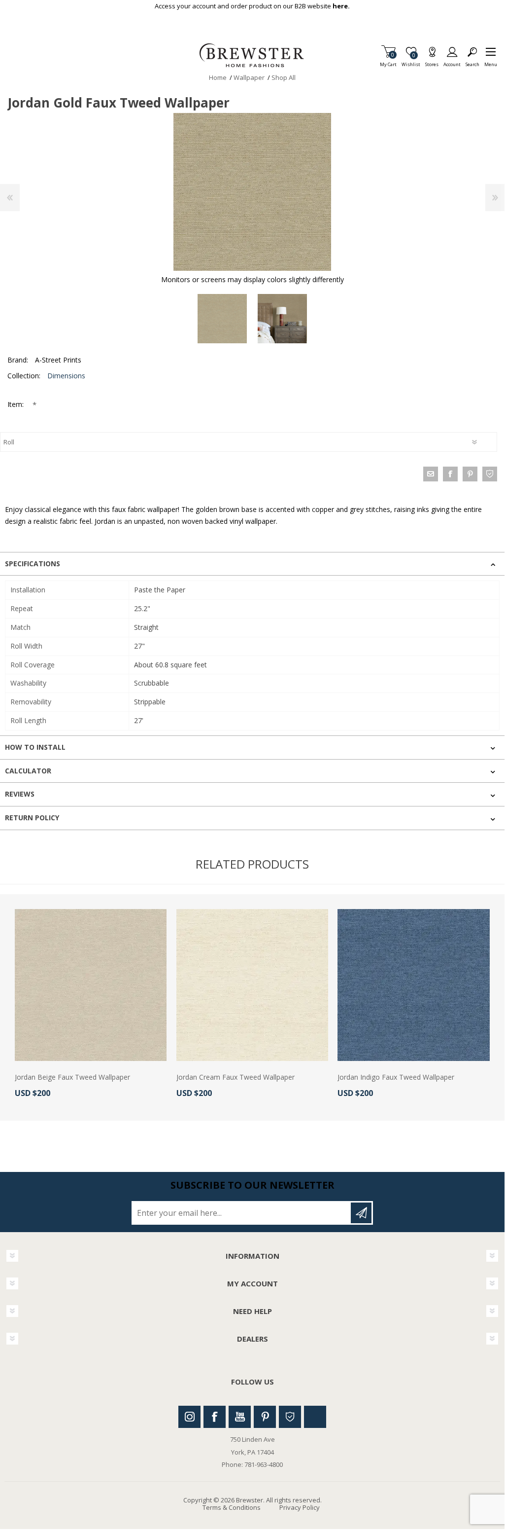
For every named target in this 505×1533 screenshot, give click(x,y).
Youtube (240, 1417)
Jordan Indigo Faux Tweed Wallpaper (395, 1077)
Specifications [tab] (32, 563)
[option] (222, 318)
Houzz (290, 1417)
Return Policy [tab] (32, 817)
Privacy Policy (299, 1507)
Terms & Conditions (231, 1507)
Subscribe (361, 1213)
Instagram (189, 1417)
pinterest (470, 474)
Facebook (214, 1417)
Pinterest (265, 1417)
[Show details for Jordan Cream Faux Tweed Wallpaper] (252, 985)
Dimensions (66, 375)
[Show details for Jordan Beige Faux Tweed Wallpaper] (91, 985)
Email (430, 474)
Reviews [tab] (19, 794)
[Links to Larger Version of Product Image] (252, 192)
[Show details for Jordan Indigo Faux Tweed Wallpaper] (413, 985)
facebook (450, 474)
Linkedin (315, 1417)
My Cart (388, 61)
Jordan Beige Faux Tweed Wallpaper (72, 1077)
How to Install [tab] (35, 747)
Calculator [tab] (28, 770)
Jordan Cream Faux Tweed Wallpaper (235, 1077)
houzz (489, 474)
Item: (16, 404)
